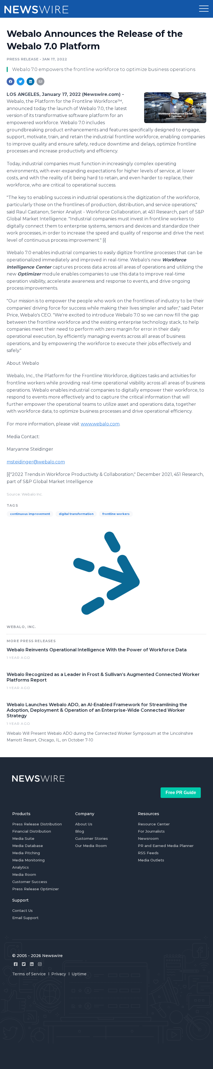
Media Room (24, 874)
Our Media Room (91, 845)
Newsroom (148, 838)
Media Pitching (26, 853)
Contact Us (22, 910)
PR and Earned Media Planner (166, 845)
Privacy (58, 973)
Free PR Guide (181, 792)
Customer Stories (91, 838)
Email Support (25, 917)
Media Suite (23, 838)
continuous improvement (30, 514)
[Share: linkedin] (30, 81)
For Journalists (151, 831)
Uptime (79, 973)
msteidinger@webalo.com (36, 462)
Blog (79, 831)
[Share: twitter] (20, 81)
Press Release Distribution (37, 824)
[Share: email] (40, 81)
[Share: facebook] (10, 81)
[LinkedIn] (32, 964)
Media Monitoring (28, 860)
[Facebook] (15, 964)
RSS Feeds (148, 853)
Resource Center (154, 824)
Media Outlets (151, 860)
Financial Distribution (31, 831)
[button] (204, 8)
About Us (83, 824)
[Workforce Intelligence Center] (175, 107)
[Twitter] (24, 964)
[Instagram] (40, 964)
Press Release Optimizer (35, 889)
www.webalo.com (100, 424)
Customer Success (29, 881)
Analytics (20, 867)
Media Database (27, 845)
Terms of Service (29, 973)
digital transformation (76, 514)
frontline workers (116, 514)
